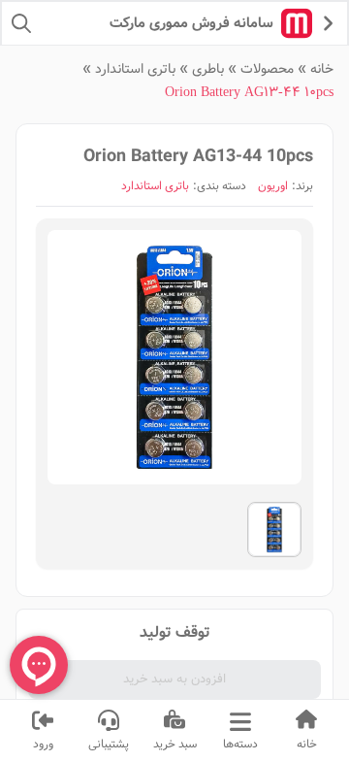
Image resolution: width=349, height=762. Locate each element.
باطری (208, 69)
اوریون (273, 186)
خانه (321, 69)
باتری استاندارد (135, 69)
